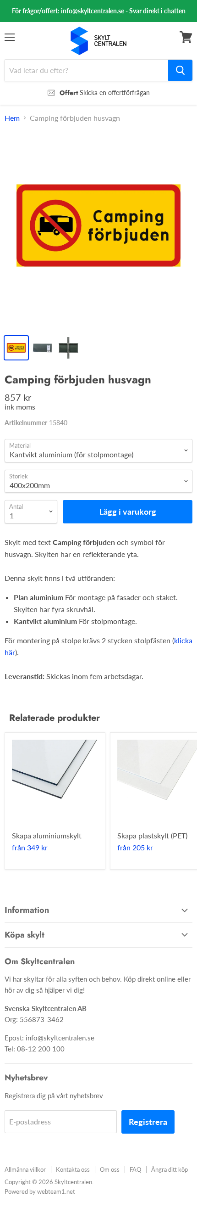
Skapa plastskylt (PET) (152, 835)
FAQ (135, 1169)
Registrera (148, 1122)
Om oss (110, 1169)
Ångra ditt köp (169, 1169)
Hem (12, 118)
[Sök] (180, 70)
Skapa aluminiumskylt (47, 835)
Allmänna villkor (25, 1169)
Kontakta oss (73, 1169)
